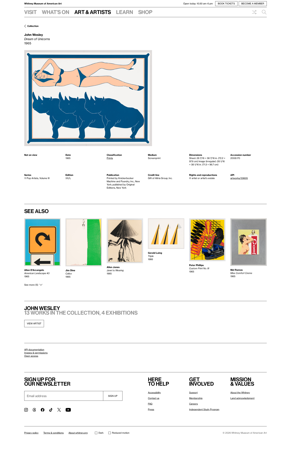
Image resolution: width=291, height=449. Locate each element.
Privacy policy (31, 432)
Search (263, 12)
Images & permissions (36, 352)
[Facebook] (42, 410)
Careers (193, 403)
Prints (110, 158)
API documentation (34, 349)
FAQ (150, 403)
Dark (101, 432)
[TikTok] (51, 410)
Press (151, 409)
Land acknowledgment (242, 398)
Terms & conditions (53, 432)
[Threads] (34, 410)
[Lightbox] (88, 98)
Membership (195, 398)
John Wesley (33, 34)
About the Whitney (240, 392)
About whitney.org (78, 432)
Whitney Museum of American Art (43, 3)
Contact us (153, 398)
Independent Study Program (204, 409)
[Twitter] (59, 410)
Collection (32, 26)
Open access (31, 356)
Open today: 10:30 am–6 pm (198, 3)
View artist (34, 323)
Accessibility (154, 392)
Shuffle (254, 12)
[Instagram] (26, 410)
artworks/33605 (239, 178)
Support (193, 392)
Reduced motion (120, 432)
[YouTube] (68, 410)
